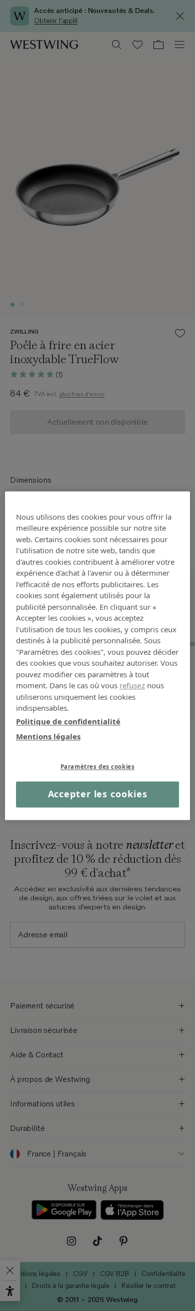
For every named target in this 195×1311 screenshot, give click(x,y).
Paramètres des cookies (97, 766)
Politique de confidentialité (68, 721)
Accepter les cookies (98, 794)
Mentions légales (48, 736)
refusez (132, 685)
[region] (97, 655)
